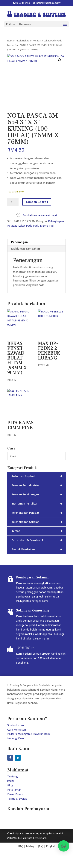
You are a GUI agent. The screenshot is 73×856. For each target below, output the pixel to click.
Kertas (37, 530)
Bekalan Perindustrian (37, 485)
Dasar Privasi (15, 794)
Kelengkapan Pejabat (29, 40)
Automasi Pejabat (37, 476)
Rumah (11, 40)
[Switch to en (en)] (26, 846)
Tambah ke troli (36, 202)
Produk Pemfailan (37, 549)
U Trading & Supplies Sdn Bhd (45, 833)
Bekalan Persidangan (37, 494)
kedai (10, 781)
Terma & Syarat (17, 798)
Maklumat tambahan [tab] (25, 248)
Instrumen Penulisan (37, 503)
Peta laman (14, 789)
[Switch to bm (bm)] (46, 846)
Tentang (12, 776)
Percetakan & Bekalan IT (37, 540)
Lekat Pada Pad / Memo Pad (36, 225)
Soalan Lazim (15, 725)
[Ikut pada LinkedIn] (18, 758)
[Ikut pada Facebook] (10, 758)
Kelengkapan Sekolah (37, 521)
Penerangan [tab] (19, 242)
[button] (59, 60)
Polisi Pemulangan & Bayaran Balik (28, 734)
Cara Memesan (16, 729)
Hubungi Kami (15, 738)
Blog (10, 785)
